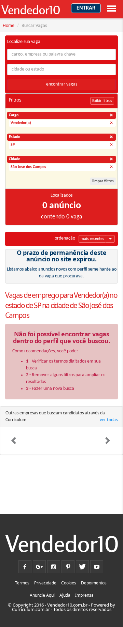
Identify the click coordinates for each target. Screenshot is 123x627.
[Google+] (39, 565)
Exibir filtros (102, 101)
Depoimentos (94, 583)
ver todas (109, 420)
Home (8, 25)
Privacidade (45, 583)
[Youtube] (97, 565)
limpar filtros (103, 181)
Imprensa (84, 595)
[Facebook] (25, 565)
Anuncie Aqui (42, 595)
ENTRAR (86, 8)
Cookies (68, 583)
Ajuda (64, 595)
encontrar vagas (61, 84)
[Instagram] (53, 565)
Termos (22, 583)
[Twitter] (82, 565)
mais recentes (92, 239)
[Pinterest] (68, 565)
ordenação (65, 238)
